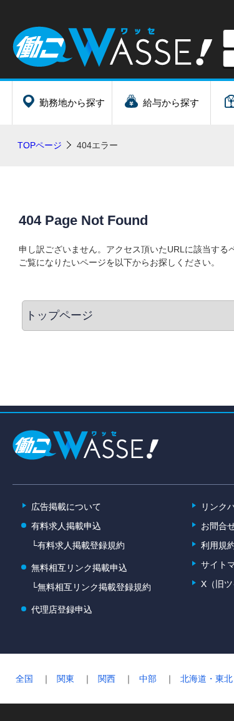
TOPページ (39, 145)
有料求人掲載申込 (66, 526)
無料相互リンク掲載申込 (79, 568)
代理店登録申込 (61, 609)
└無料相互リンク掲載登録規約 (91, 587)
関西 (106, 679)
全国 (24, 679)
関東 (65, 679)
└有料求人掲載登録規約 (78, 545)
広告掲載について (66, 507)
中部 (148, 679)
